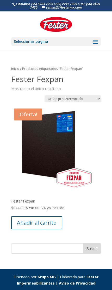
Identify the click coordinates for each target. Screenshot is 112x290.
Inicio (15, 68)
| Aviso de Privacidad (75, 283)
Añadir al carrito (37, 222)
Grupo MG (47, 276)
